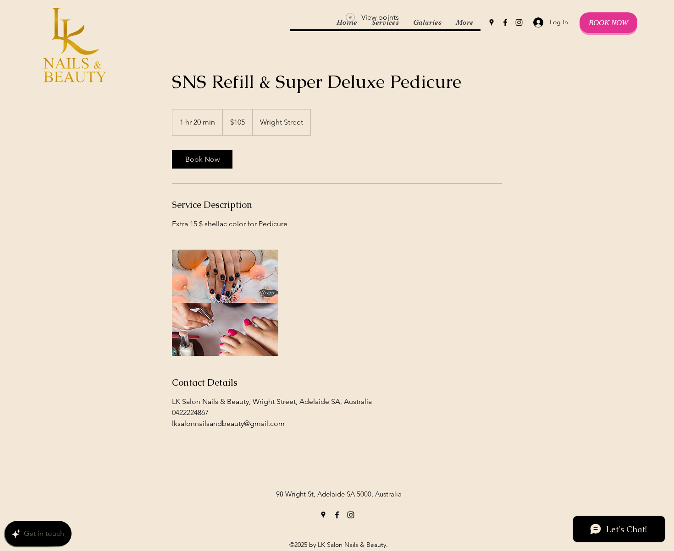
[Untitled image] (225, 303)
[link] (202, 159)
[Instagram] (519, 22)
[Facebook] (505, 22)
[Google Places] (491, 22)
